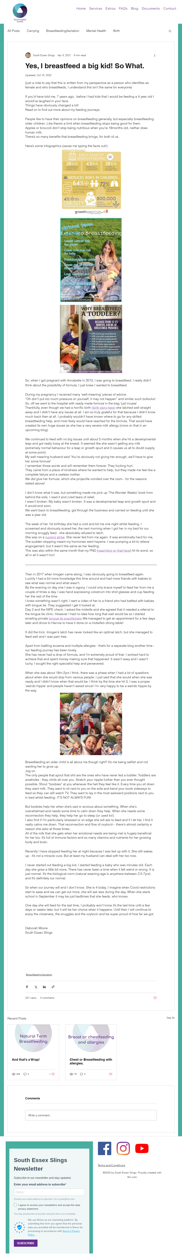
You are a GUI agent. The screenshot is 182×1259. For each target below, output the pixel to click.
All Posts (13, 31)
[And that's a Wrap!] (33, 1039)
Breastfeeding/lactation (62, 31)
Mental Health (96, 31)
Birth (116, 31)
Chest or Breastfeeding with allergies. (91, 1061)
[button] (95, 8)
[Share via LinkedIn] (44, 987)
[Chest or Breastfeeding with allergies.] (91, 1039)
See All (171, 1017)
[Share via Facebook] (27, 987)
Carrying (33, 31)
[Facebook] (104, 1148)
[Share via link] (53, 987)
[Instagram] (123, 1148)
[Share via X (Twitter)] (35, 987)
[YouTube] (142, 1148)
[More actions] (154, 55)
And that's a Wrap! (26, 1059)
